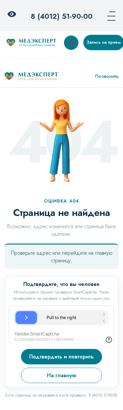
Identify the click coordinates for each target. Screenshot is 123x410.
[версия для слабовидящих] (14, 16)
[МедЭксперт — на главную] (32, 76)
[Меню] (109, 16)
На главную (61, 375)
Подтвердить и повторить (61, 356)
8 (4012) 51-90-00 (61, 16)
